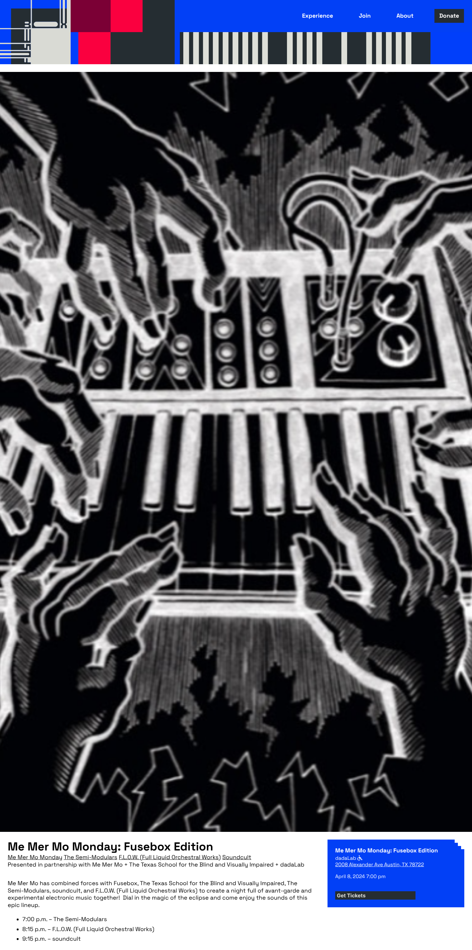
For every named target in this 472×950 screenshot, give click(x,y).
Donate (449, 16)
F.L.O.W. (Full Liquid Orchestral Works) (170, 857)
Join (365, 16)
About (405, 16)
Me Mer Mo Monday (35, 857)
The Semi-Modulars (90, 857)
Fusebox (35, 32)
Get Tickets (351, 895)
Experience (317, 16)
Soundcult (236, 857)
